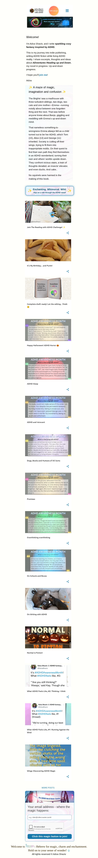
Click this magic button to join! (49, 836)
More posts (48, 788)
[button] (67, 233)
